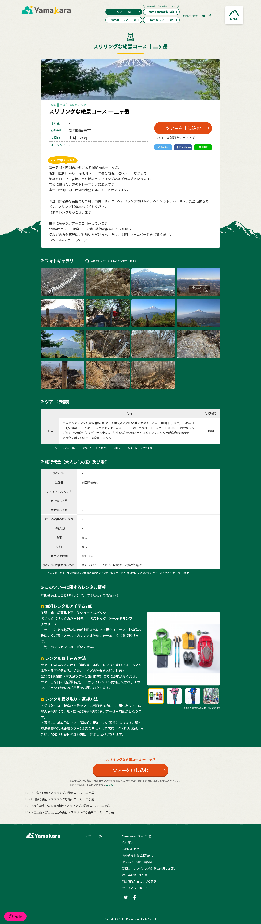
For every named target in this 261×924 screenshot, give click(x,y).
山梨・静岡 (40, 793)
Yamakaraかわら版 (161, 12)
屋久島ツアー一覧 (161, 20)
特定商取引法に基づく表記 (139, 881)
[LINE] (203, 147)
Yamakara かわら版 (135, 836)
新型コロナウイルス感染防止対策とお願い (149, 868)
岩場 (62, 105)
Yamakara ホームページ (69, 240)
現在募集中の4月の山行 (48, 806)
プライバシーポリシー (136, 888)
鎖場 (53, 105)
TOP (27, 793)
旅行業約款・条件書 (135, 875)
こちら (109, 784)
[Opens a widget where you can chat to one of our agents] (15, 917)
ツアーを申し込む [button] (183, 128)
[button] (234, 15)
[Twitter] (204, 16)
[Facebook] (210, 16)
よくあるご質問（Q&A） (138, 862)
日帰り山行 (40, 799)
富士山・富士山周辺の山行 (50, 812)
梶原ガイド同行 (78, 105)
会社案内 (128, 842)
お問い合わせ (190, 16)
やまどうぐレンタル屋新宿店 (81, 423)
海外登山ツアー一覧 (124, 20)
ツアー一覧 (124, 12)
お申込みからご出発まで (138, 855)
